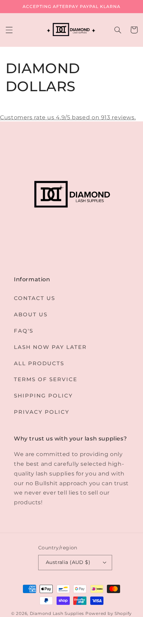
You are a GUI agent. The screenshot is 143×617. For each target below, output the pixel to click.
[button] (9, 30)
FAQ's (23, 331)
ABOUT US (31, 314)
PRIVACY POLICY (41, 412)
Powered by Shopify (108, 613)
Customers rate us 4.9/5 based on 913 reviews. (68, 117)
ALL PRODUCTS (39, 363)
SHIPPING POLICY (43, 396)
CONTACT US (34, 298)
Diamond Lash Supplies (57, 613)
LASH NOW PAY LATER (50, 347)
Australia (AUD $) (68, 562)
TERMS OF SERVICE (45, 379)
